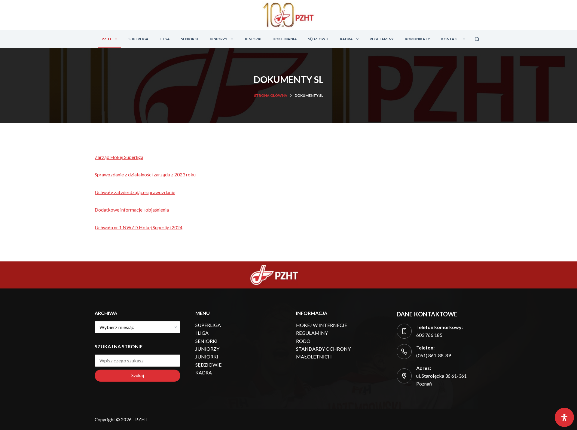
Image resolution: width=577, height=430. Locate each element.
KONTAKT (450, 39)
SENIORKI (189, 39)
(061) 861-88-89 (433, 355)
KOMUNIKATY (417, 39)
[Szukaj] (477, 39)
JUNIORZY (218, 39)
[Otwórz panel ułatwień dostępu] (564, 417)
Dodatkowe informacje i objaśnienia (132, 209)
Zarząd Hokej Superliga (119, 157)
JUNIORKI (252, 39)
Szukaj (137, 375)
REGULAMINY (382, 39)
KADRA (346, 39)
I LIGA (165, 39)
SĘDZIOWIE (318, 39)
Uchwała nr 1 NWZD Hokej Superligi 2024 (138, 227)
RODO (303, 341)
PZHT (107, 39)
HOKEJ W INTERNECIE (321, 325)
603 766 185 (429, 335)
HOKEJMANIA (285, 39)
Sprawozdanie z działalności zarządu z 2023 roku (145, 174)
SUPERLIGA (138, 39)
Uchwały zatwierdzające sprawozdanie (135, 192)
